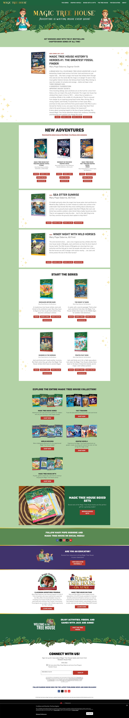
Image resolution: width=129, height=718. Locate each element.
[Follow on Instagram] (64, 540)
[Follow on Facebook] (57, 540)
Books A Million (77, 117)
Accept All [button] (89, 713)
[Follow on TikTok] (67, 540)
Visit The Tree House (77, 628)
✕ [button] (127, 705)
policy (63, 680)
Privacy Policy (79, 677)
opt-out (69, 680)
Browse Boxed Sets (87, 512)
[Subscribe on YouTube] (71, 540)
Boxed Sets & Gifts (89, 3)
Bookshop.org (87, 117)
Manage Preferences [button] (41, 714)
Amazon (57, 117)
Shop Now (47, 418)
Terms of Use (48, 678)
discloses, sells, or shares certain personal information (68, 679)
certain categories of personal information (76, 678)
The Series (65, 3)
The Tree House (103, 3)
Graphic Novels (76, 3)
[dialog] (64, 711)
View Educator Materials (77, 563)
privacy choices (75, 710)
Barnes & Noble (66, 117)
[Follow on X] (60, 540)
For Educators (115, 3)
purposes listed (51, 679)
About (124, 3)
